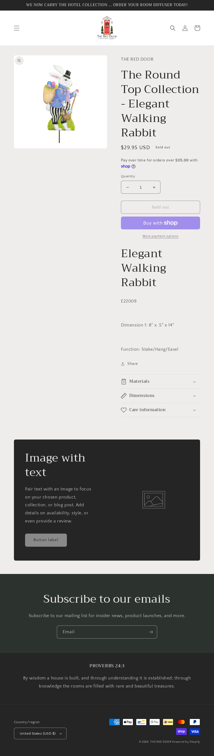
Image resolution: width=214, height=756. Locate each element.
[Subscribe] (151, 632)
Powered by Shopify (186, 741)
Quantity (128, 176)
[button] (17, 28)
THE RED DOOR (161, 741)
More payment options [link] (161, 236)
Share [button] (132, 364)
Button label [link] (46, 539)
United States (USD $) (37, 733)
